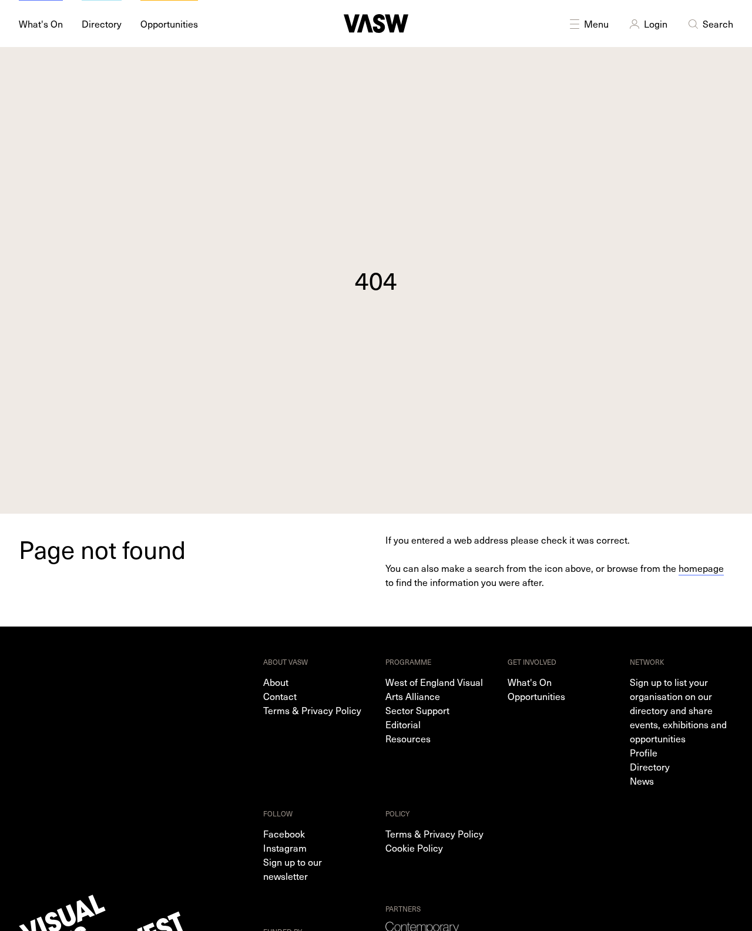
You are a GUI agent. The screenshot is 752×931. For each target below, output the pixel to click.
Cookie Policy (414, 847)
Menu (596, 23)
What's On (530, 682)
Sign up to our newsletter (292, 869)
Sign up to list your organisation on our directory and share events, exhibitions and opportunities (678, 710)
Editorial (403, 724)
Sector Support (417, 710)
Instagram (285, 847)
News (642, 780)
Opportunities (536, 696)
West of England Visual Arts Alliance (434, 689)
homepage (701, 568)
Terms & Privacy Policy (312, 710)
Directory (650, 766)
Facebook (284, 833)
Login (655, 23)
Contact (280, 696)
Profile (643, 752)
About (275, 682)
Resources (408, 738)
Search (718, 23)
